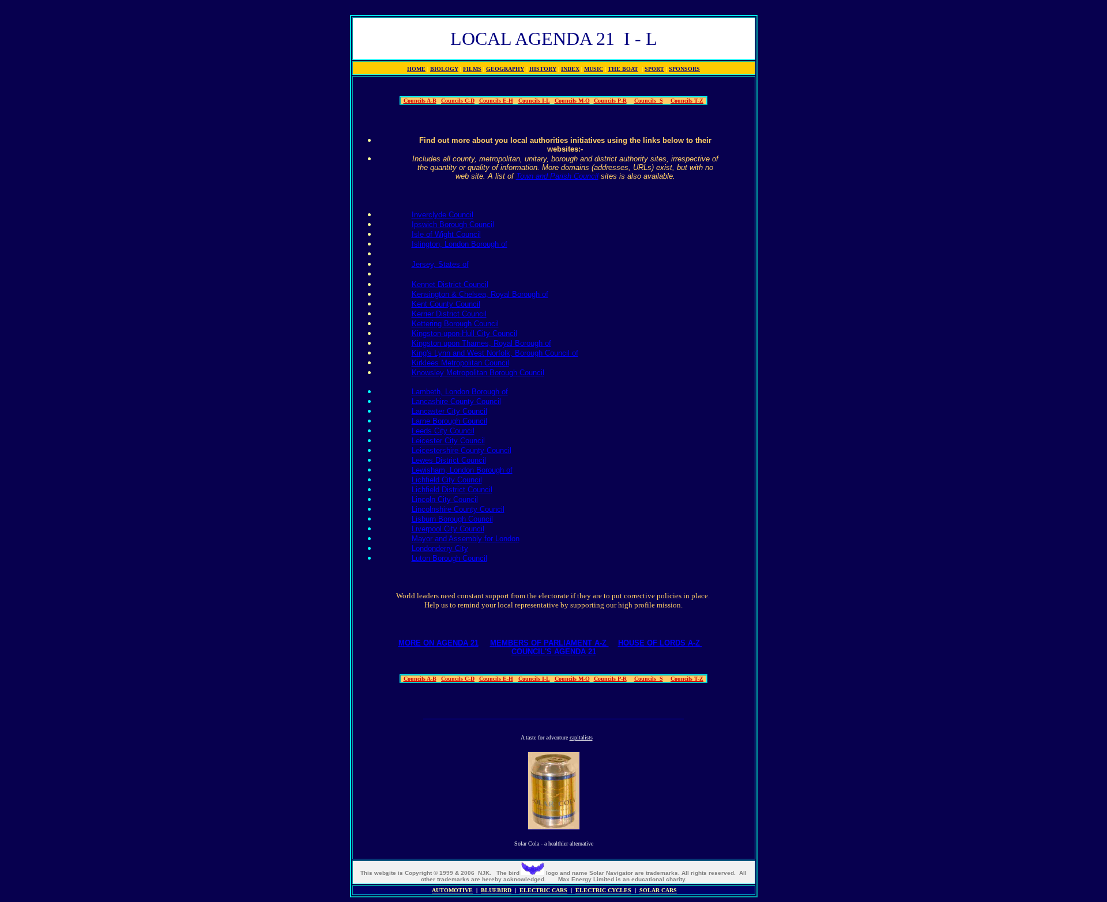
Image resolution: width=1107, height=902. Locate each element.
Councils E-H (496, 100)
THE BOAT (623, 69)
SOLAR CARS (658, 890)
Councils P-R (610, 100)
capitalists (581, 737)
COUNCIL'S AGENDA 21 (553, 651)
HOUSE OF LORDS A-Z (660, 643)
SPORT (654, 69)
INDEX (570, 69)
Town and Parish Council (557, 176)
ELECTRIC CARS (543, 890)
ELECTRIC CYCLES (603, 890)
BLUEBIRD (496, 890)
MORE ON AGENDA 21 (438, 643)
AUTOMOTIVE (452, 890)
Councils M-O (572, 100)
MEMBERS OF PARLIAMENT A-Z (549, 643)
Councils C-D (458, 100)
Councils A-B (420, 100)
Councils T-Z (687, 100)
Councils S (648, 100)
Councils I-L (534, 100)
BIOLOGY (444, 69)
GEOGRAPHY (505, 69)
